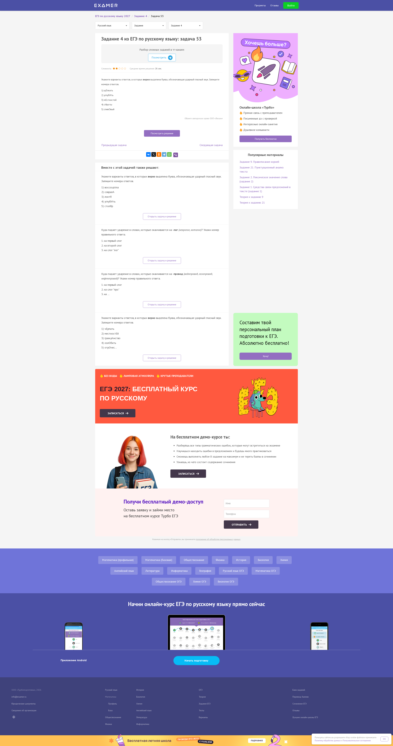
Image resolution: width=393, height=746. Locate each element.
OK (384, 739)
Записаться (116, 413)
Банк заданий (298, 689)
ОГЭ (200, 689)
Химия (284, 560)
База (110, 710)
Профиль (112, 703)
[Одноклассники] (159, 154)
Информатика (179, 571)
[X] (153, 154)
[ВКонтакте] (148, 154)
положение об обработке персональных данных (218, 539)
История (241, 560)
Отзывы (296, 710)
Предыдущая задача (113, 145)
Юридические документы (24, 703)
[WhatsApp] (169, 154)
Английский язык (124, 571)
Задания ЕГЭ (204, 703)
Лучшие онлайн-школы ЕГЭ (305, 717)
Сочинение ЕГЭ (299, 703)
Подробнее (257, 740)
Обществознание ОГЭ (169, 581)
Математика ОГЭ (265, 571)
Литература (152, 571)
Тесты (201, 710)
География (205, 571)
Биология (263, 560)
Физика (220, 560)
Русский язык (111, 689)
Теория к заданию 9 (251, 197)
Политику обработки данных (328, 740)
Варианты (203, 717)
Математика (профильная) (118, 560)
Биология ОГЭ (226, 581)
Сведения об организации (24, 710)
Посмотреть (159, 57)
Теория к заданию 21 (252, 202)
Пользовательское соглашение (357, 740)
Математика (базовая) (158, 560)
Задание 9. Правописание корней (259, 161)
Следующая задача (211, 145)
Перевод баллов (300, 696)
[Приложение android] (14, 717)
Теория (202, 696)
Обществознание (194, 560)
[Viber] (175, 155)
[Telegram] (164, 154)
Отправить (240, 524)
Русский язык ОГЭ (233, 571)
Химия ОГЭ (199, 581)
